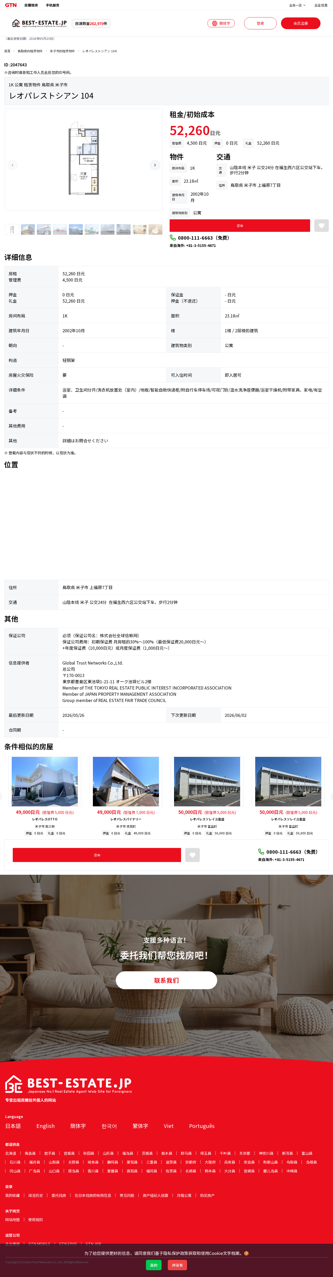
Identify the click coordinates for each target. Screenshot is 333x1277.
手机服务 (52, 5)
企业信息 (321, 5)
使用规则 (35, 1219)
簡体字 (78, 1125)
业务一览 (295, 5)
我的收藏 (12, 1195)
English (45, 1125)
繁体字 (140, 1125)
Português (202, 1125)
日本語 (13, 1125)
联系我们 (166, 980)
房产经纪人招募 (155, 1195)
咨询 (240, 225)
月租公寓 (184, 1195)
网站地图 (12, 1219)
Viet (169, 1125)
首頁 (7, 51)
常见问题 (127, 1195)
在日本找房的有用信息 (93, 1195)
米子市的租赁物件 (62, 51)
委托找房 (59, 1195)
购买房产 (207, 1195)
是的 (153, 1265)
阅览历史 (35, 1195)
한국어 (109, 1125)
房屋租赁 (31, 5)
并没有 (177, 1265)
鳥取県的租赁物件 (30, 51)
